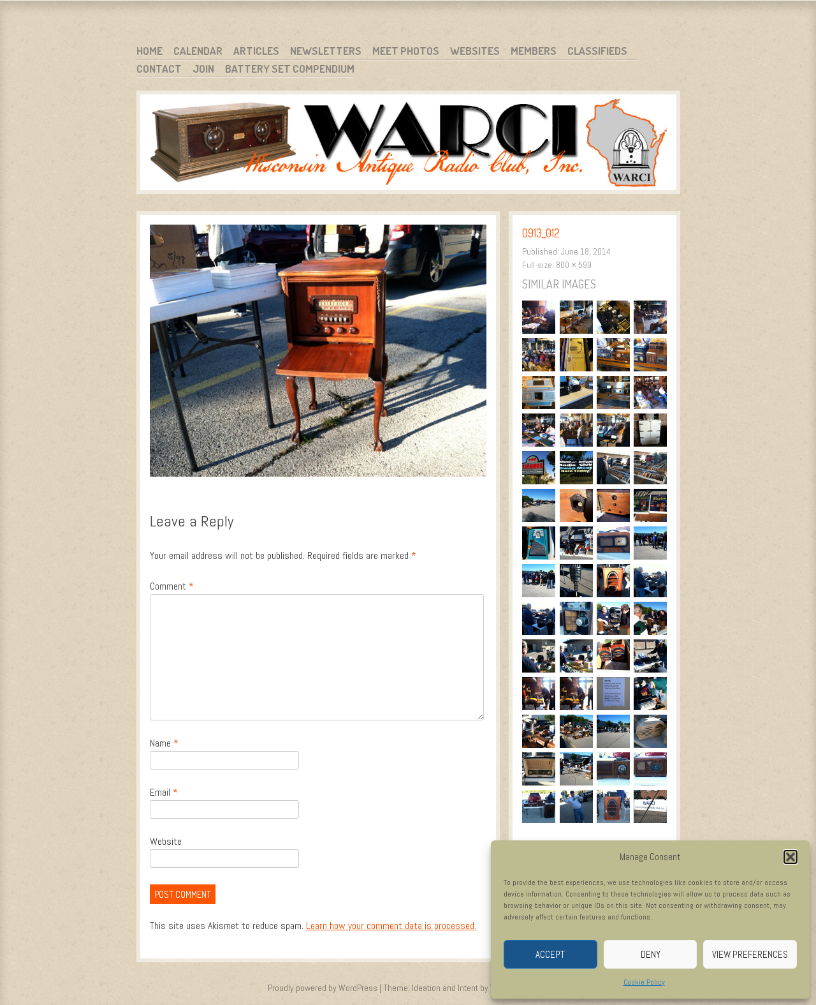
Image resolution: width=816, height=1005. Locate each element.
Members (534, 50)
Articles (256, 50)
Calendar (197, 50)
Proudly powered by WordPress (322, 988)
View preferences (750, 954)
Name (164, 743)
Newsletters (325, 50)
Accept (550, 954)
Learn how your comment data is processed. (391, 925)
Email (164, 792)
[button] (790, 857)
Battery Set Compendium (289, 68)
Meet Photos (405, 50)
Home (149, 50)
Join (203, 68)
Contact (159, 68)
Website (166, 841)
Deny (650, 954)
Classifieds (597, 50)
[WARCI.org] (408, 144)
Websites (475, 50)
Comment (172, 586)
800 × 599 (574, 265)
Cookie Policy (644, 982)
